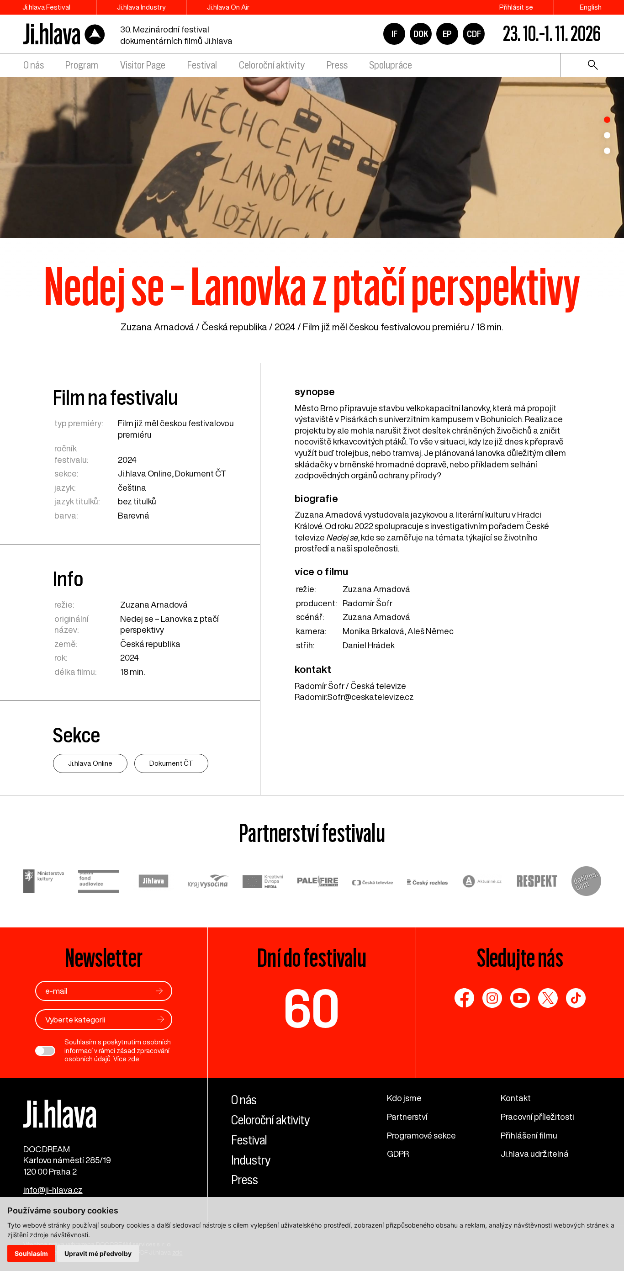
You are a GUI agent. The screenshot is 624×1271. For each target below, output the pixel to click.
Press (337, 65)
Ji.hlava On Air (228, 7)
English (591, 7)
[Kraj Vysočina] (208, 882)
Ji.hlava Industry (141, 7)
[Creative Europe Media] (263, 882)
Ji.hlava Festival (46, 7)
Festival (202, 65)
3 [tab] (607, 151)
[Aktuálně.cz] (482, 882)
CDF (474, 33)
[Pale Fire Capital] (317, 882)
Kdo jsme (404, 1098)
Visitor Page (142, 65)
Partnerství (407, 1116)
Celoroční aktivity (272, 65)
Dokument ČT (200, 473)
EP (447, 33)
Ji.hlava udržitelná (535, 1153)
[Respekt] (537, 882)
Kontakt (516, 1098)
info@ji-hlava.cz (53, 1190)
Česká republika (234, 327)
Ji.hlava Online (145, 473)
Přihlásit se (516, 7)
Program (81, 65)
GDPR (398, 1153)
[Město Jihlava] (153, 882)
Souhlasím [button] (31, 1253)
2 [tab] (607, 135)
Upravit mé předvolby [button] (98, 1253)
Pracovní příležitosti (537, 1116)
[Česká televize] (372, 882)
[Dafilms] (586, 882)
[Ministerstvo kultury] (43, 882)
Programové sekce (421, 1135)
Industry (250, 1160)
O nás (33, 65)
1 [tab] (607, 120)
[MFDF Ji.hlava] (64, 34)
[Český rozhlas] (427, 882)
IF (394, 33)
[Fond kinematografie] (98, 882)
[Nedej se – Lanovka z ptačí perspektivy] (312, 156)
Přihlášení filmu (529, 1135)
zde (133, 1059)
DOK (420, 33)
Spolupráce (390, 65)
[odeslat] (159, 991)
